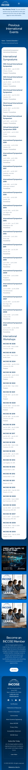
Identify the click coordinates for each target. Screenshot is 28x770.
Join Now (14, 670)
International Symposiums (10, 50)
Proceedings (12, 73)
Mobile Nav (19, 4)
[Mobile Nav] (19, 3)
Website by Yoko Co (14, 767)
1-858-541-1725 (14, 694)
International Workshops (10, 52)
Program (5, 73)
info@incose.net (14, 696)
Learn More (14, 754)
